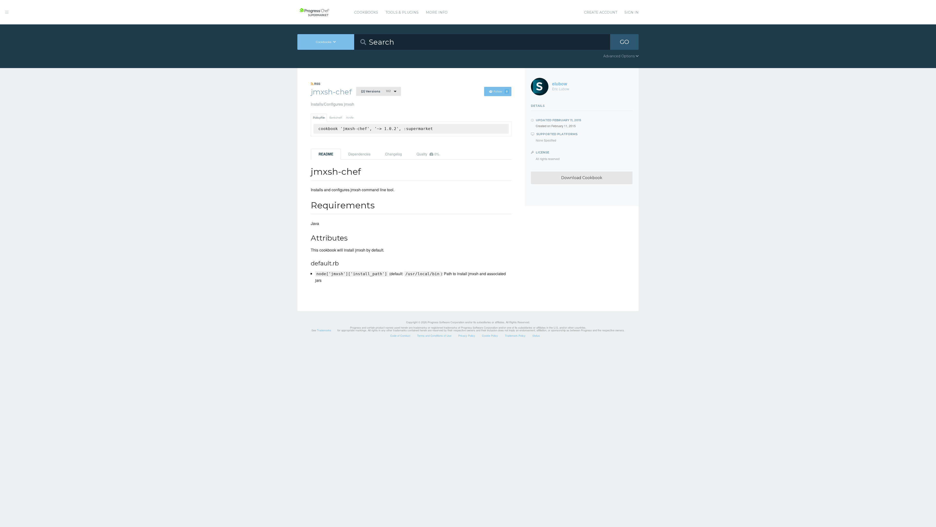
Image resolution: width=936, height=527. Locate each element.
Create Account (600, 12)
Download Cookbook (581, 177)
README (326, 154)
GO (624, 41)
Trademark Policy (515, 335)
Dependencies (359, 154)
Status (536, 335)
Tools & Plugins (402, 12)
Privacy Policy (466, 335)
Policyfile (319, 117)
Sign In (631, 12)
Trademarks (324, 330)
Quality (428, 154)
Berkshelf (335, 117)
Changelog (393, 154)
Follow (501, 91)
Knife (349, 117)
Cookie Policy (490, 335)
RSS (316, 83)
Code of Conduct (400, 335)
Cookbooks (366, 12)
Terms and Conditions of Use (434, 335)
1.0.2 (376, 91)
